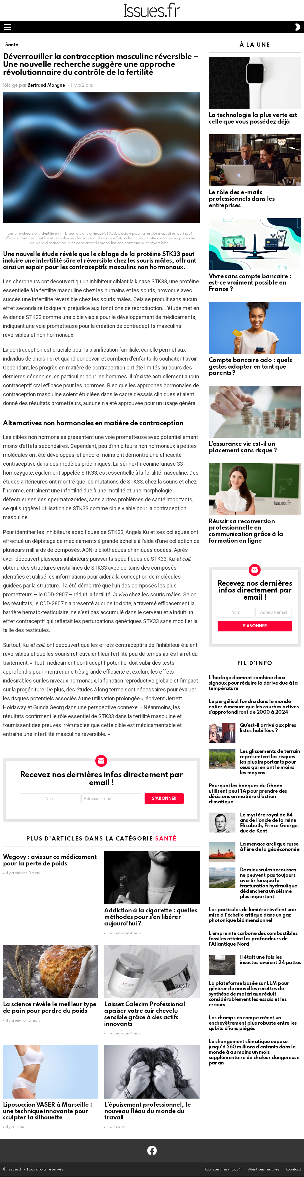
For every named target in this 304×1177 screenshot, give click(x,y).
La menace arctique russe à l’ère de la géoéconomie (270, 847)
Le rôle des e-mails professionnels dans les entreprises (242, 199)
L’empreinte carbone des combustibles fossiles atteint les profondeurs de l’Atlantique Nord (253, 939)
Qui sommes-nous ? (223, 1169)
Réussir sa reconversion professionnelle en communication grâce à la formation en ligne (246, 531)
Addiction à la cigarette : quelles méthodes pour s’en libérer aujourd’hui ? (150, 917)
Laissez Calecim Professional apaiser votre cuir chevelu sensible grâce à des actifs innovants (144, 1014)
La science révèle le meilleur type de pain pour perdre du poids (49, 1008)
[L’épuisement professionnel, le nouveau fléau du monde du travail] (152, 1072)
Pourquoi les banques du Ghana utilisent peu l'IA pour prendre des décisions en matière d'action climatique (248, 794)
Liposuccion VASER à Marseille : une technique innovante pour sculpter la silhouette (47, 1111)
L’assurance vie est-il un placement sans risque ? (243, 447)
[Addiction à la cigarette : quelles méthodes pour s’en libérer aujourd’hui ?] (152, 878)
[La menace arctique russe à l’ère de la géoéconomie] (222, 852)
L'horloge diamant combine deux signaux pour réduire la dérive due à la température (253, 683)
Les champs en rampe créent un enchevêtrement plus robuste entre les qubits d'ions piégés (253, 1023)
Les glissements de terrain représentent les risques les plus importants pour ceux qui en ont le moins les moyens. (270, 762)
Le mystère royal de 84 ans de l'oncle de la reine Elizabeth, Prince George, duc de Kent (269, 823)
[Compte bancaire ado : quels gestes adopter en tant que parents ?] (255, 328)
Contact (293, 1169)
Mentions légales (263, 1169)
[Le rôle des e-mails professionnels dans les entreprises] (255, 160)
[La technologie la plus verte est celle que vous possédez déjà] (255, 83)
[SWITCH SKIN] (297, 27)
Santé (165, 839)
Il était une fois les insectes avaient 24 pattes (270, 960)
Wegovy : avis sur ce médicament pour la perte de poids (49, 860)
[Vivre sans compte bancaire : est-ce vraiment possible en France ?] (255, 244)
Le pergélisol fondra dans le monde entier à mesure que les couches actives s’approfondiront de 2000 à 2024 (254, 707)
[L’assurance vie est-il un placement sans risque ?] (255, 412)
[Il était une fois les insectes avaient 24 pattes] (222, 965)
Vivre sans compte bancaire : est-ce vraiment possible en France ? (250, 283)
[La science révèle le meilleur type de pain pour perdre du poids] (50, 972)
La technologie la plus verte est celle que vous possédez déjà (253, 119)
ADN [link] (87, 550)
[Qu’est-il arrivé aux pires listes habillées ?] (222, 733)
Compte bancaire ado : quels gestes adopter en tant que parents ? (250, 367)
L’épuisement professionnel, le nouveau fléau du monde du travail (147, 1111)
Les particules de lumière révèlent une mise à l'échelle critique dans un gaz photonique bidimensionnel (252, 915)
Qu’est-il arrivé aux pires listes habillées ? (268, 728)
